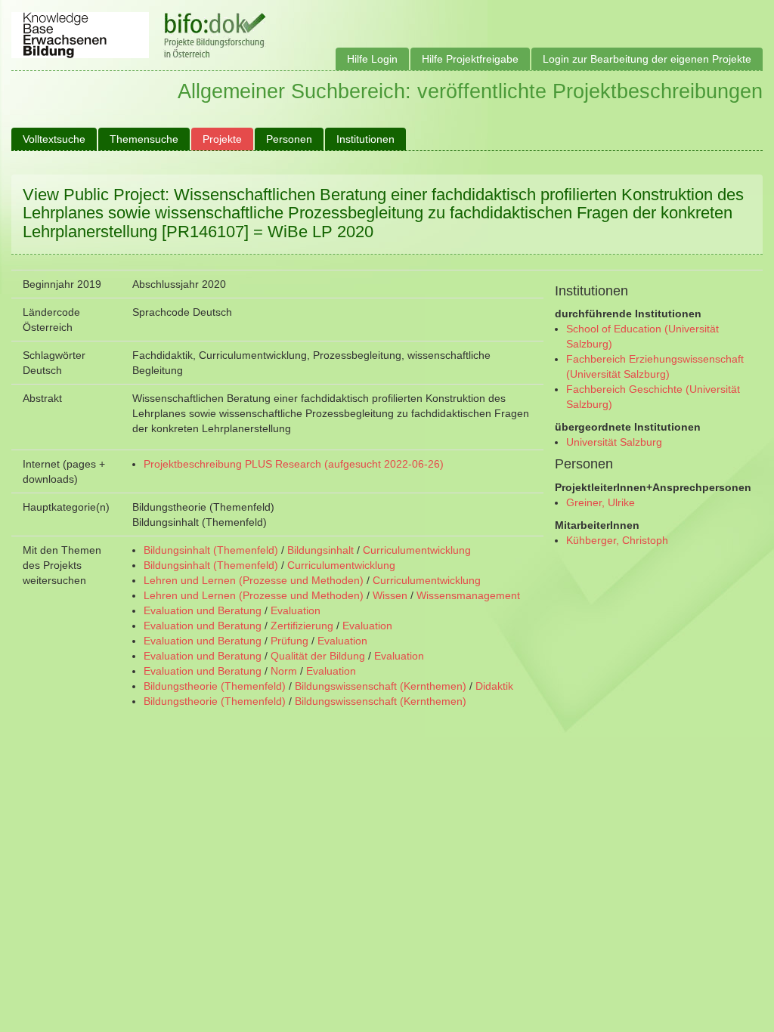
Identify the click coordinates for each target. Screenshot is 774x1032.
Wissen (390, 595)
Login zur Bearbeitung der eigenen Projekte (647, 59)
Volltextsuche (54, 139)
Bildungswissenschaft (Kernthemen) (380, 686)
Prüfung (289, 641)
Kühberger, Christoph (617, 540)
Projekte (222, 139)
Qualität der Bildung (318, 656)
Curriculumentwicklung (417, 550)
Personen (289, 139)
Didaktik (494, 686)
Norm (284, 671)
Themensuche (144, 139)
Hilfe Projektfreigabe (470, 59)
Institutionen (365, 139)
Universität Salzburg (614, 442)
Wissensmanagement (468, 595)
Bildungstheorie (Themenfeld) (215, 686)
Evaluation (295, 610)
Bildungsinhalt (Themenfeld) (211, 550)
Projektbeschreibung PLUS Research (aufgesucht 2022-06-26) (294, 464)
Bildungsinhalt (320, 550)
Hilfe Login (372, 59)
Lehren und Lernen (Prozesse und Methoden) (254, 580)
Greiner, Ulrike (600, 502)
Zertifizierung (302, 626)
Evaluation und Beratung (203, 610)
